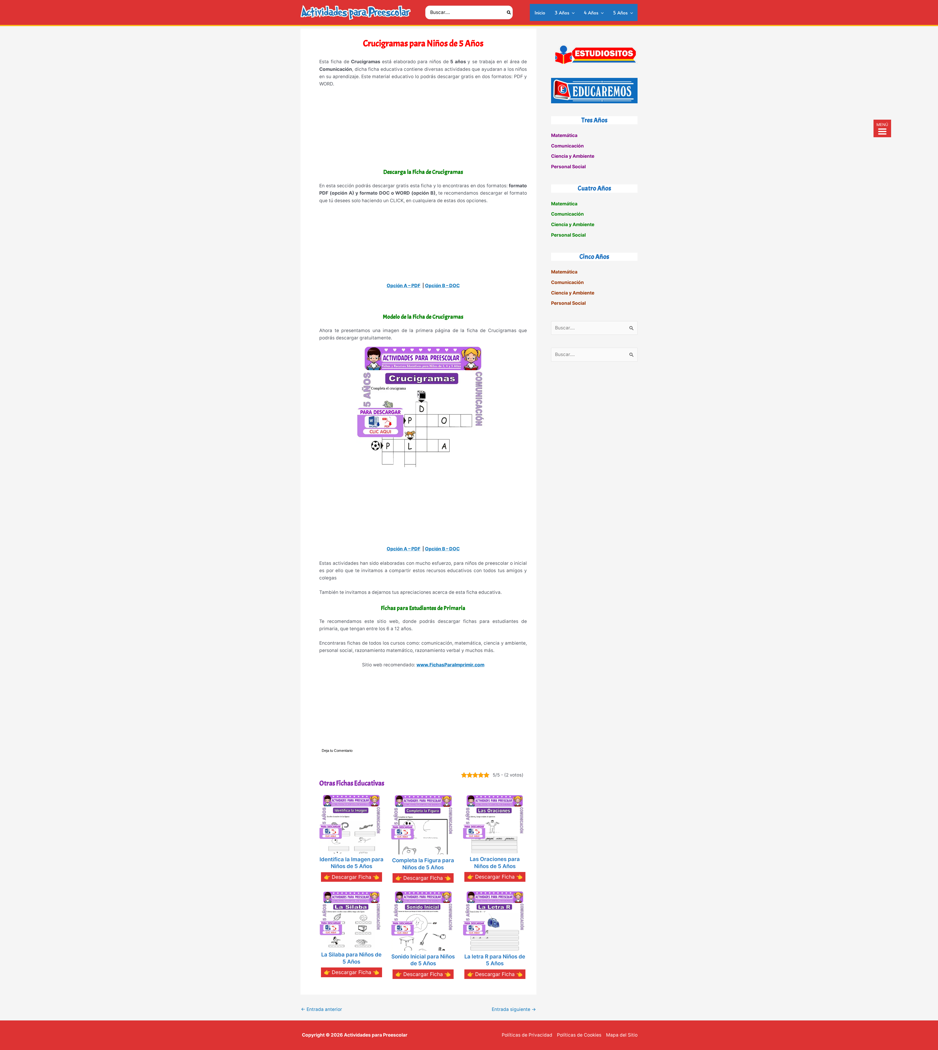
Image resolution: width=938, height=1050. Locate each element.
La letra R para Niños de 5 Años (494, 960)
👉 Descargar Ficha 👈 (351, 877)
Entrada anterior (321, 1009)
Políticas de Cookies (579, 1035)
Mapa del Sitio (622, 1035)
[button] (572, 12)
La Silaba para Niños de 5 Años (351, 958)
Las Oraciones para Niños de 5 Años (495, 862)
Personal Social (568, 166)
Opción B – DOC (442, 285)
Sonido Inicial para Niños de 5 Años (423, 960)
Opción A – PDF (403, 285)
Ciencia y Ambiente (572, 156)
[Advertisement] (423, 129)
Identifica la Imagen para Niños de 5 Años (352, 863)
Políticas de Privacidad (527, 1035)
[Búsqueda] (509, 12)
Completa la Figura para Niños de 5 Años (423, 864)
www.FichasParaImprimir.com (450, 665)
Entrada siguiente (514, 1009)
